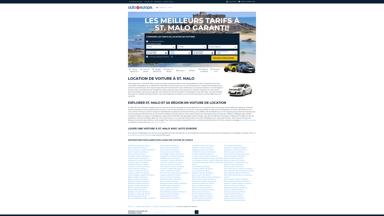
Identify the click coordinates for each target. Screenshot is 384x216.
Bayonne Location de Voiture (138, 181)
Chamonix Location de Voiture (171, 162)
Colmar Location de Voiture (170, 177)
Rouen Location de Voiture (234, 167)
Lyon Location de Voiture (201, 171)
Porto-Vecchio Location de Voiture (236, 154)
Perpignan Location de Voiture (235, 150)
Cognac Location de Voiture (170, 175)
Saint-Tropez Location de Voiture (236, 179)
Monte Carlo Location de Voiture (204, 179)
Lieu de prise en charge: (153, 44)
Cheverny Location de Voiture (171, 169)
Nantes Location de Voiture (202, 187)
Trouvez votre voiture (223, 58)
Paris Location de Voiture (201, 200)
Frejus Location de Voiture (169, 194)
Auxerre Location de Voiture (138, 171)
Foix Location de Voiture (169, 190)
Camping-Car (148, 1)
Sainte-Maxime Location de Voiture (237, 181)
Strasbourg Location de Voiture (235, 187)
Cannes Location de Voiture (170, 152)
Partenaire (157, 1)
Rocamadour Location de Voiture (236, 162)
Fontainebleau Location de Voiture (173, 192)
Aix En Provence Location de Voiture (141, 150)
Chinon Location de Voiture (170, 171)
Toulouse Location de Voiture (234, 192)
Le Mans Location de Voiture (202, 154)
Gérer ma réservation (248, 1)
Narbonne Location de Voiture (203, 190)
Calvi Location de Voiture (169, 150)
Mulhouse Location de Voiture (203, 183)
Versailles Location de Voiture (235, 200)
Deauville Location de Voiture (171, 179)
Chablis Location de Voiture (170, 158)
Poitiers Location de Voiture (234, 152)
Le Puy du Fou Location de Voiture (205, 156)
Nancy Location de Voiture (202, 185)
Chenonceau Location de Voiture (172, 167)
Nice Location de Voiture (201, 192)
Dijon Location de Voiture (169, 181)
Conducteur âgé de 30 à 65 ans (159, 57)
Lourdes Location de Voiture (202, 169)
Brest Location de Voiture (137, 196)
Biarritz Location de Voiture (138, 187)
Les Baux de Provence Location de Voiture (207, 158)
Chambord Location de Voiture (171, 160)
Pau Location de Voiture (233, 145)
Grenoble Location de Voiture (203, 145)
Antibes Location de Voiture (138, 164)
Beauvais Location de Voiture (139, 183)
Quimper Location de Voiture (235, 156)
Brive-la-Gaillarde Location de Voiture (142, 198)
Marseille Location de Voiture (202, 173)
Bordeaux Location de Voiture (139, 194)
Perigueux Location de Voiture (235, 148)
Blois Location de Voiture (137, 190)
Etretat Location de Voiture (170, 185)
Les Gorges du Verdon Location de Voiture (207, 160)
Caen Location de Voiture (169, 145)
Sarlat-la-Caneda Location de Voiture (237, 183)
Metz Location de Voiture (201, 175)
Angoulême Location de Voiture (140, 160)
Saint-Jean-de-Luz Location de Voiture (238, 169)
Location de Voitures (135, 1)
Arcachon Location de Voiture (139, 167)
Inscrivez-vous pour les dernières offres (137, 212)
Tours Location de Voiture (233, 194)
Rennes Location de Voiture (234, 160)
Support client (168, 1)
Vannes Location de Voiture (234, 198)
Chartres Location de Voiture (170, 164)
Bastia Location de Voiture (137, 177)
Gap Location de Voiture (169, 196)
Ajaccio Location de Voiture (138, 152)
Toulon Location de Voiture (234, 190)
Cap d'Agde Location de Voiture (171, 154)
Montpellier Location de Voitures (204, 181)
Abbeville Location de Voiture (139, 145)
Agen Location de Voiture (137, 148)
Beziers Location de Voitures (138, 185)
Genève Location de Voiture (170, 198)
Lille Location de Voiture (201, 167)
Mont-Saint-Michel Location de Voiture (206, 177)
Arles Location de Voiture (137, 169)
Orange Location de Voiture (202, 196)
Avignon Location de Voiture (138, 173)
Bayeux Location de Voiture (138, 179)
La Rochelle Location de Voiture (203, 152)
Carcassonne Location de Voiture (172, 156)
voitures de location (157, 122)
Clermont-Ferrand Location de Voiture (174, 173)
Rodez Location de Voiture (234, 164)
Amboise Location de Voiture (138, 156)
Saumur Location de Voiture (234, 185)
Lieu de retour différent (156, 41)
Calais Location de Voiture (169, 148)
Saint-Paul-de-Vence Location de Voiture (239, 171)
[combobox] (180, 52)
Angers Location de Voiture (138, 158)
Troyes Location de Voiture (234, 196)
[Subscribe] (196, 212)
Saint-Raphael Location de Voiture (236, 173)
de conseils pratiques (248, 120)
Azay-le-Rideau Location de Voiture (141, 175)
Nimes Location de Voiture (202, 194)
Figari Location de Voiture (169, 187)
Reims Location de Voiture (234, 158)
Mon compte (232, 1)
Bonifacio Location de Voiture (139, 192)
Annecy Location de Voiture (138, 162)
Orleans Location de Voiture (202, 198)
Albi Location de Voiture (137, 154)
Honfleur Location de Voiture (202, 148)
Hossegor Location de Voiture (203, 150)
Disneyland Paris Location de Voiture (173, 183)
